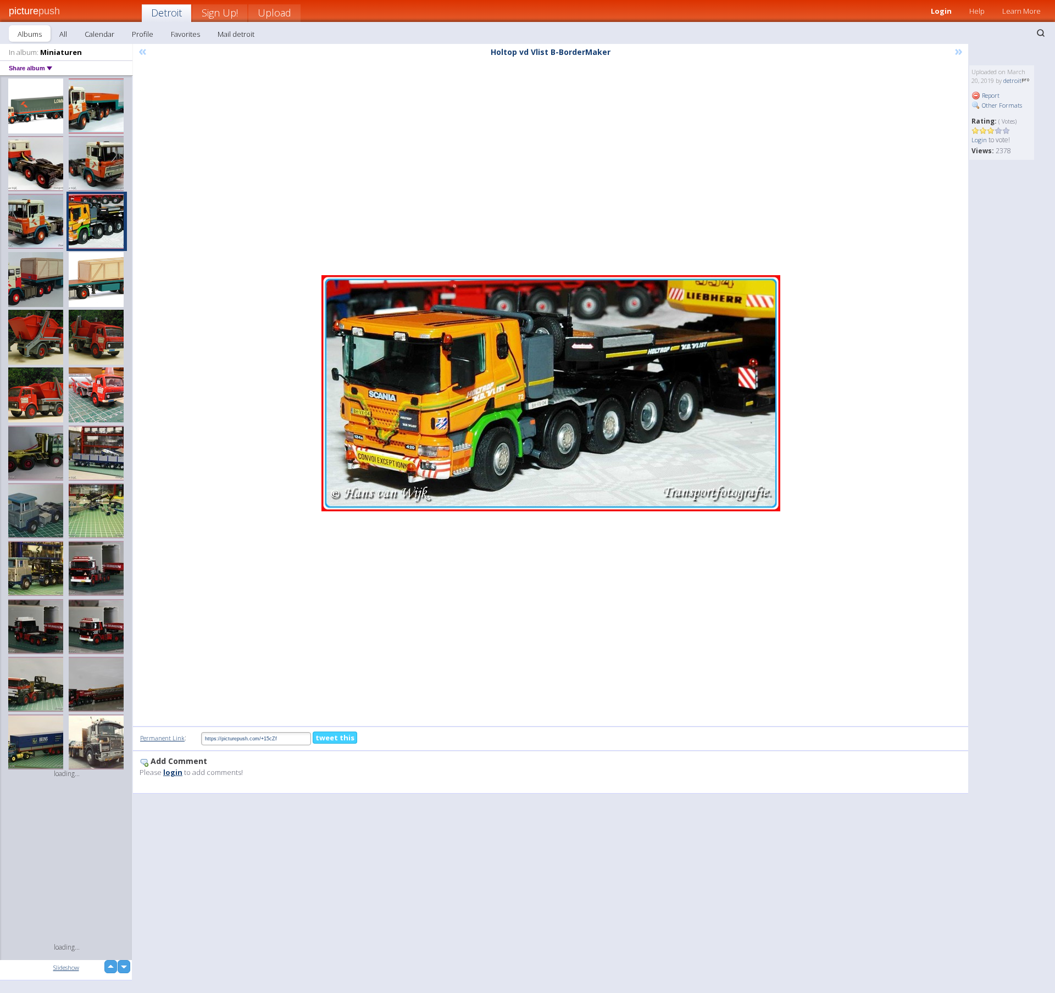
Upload (274, 12)
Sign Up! (220, 12)
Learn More (1021, 11)
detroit (1012, 80)
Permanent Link (162, 738)
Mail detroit (236, 34)
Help (977, 11)
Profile (142, 34)
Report (990, 95)
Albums (30, 34)
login (172, 772)
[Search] (1041, 33)
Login (941, 11)
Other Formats (1001, 105)
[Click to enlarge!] (550, 393)
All (63, 34)
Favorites (185, 34)
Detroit (166, 12)
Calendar (99, 34)
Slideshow (66, 967)
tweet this (334, 738)
